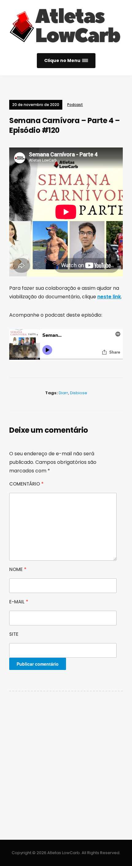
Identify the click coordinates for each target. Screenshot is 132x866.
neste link (109, 296)
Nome (17, 569)
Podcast (75, 104)
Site (13, 634)
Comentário (26, 484)
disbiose (78, 393)
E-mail (18, 602)
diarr (63, 393)
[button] (66, 60)
